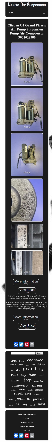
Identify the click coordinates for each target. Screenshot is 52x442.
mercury (37, 394)
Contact (27, 418)
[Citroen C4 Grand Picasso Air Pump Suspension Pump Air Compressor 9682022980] (27, 64)
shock (18, 393)
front (32, 375)
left (17, 404)
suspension (19, 398)
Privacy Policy (27, 422)
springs (13, 390)
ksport (21, 361)
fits (41, 369)
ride (18, 370)
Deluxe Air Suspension (27, 414)
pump (22, 389)
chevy (24, 404)
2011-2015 (39, 390)
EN (25, 430)
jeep (28, 379)
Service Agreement (26, 426)
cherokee (35, 360)
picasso (39, 399)
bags (23, 375)
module (11, 405)
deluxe (41, 364)
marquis (32, 405)
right (28, 393)
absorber (12, 365)
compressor (20, 385)
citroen (16, 380)
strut (14, 360)
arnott (41, 404)
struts (27, 365)
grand (29, 369)
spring (37, 385)
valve (21, 365)
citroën (30, 390)
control (40, 376)
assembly (38, 381)
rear (14, 374)
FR (29, 430)
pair (33, 365)
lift (12, 370)
